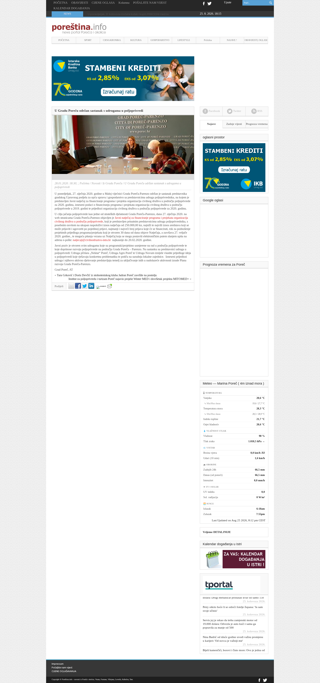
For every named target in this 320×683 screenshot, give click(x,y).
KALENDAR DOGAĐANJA (72, 8)
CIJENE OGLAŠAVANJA (64, 671)
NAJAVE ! (232, 40)
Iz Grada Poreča (112, 183)
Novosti (95, 183)
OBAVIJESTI (79, 2)
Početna (84, 183)
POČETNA (61, 2)
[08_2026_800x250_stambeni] (123, 78)
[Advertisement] (234, 232)
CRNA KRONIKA (112, 40)
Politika (208, 40)
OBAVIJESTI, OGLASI (256, 40)
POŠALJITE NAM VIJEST (150, 2)
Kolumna (124, 2)
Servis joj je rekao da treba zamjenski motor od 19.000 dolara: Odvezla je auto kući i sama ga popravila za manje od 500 (230, 613)
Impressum (58, 663)
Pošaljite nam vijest (62, 667)
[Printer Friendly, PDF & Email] (109, 286)
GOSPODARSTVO (160, 40)
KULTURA (135, 40)
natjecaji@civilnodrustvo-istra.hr (92, 240)
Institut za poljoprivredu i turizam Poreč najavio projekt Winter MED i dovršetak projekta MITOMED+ (129, 278)
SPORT (87, 40)
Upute (227, 2)
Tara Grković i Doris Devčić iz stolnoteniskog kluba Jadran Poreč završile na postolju (107, 275)
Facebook (203, 3)
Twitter (209, 3)
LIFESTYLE (184, 40)
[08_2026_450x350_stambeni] (234, 167)
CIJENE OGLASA (103, 2)
